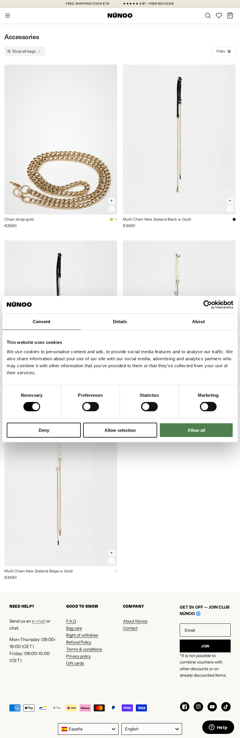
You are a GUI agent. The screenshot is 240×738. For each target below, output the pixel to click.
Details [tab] (120, 321)
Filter (221, 51)
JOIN (205, 646)
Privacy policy (78, 656)
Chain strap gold (19, 219)
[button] (230, 15)
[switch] (90, 406)
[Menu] (7, 15)
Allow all (196, 429)
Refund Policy (78, 642)
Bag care (74, 628)
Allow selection (120, 429)
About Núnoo (135, 621)
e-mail (38, 621)
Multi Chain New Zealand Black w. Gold (157, 219)
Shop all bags (24, 51)
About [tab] (198, 321)
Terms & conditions (84, 649)
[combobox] (88, 729)
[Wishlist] (218, 15)
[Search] (207, 15)
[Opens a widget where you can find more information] (218, 727)
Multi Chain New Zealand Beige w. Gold (38, 571)
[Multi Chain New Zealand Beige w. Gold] (60, 491)
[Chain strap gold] (60, 139)
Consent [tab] (41, 321)
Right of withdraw (82, 635)
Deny (44, 429)
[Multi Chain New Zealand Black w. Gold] (179, 139)
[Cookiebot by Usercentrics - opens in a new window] (207, 304)
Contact (130, 628)
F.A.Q (71, 621)
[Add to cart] (111, 201)
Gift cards (75, 663)
